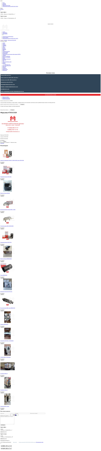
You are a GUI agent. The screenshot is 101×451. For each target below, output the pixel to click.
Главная (1, 40)
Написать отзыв (13, 142)
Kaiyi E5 (4, 48)
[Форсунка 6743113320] (12, 133)
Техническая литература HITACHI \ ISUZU (10, 6)
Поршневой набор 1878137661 (5, 176)
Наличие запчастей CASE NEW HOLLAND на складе (27, 442)
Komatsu (5, 40)
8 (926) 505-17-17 (50, 21)
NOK (3, 50)
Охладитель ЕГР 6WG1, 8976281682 (6, 340)
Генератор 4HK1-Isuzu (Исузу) (6, 75)
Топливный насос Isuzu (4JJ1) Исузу (7, 82)
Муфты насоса (5, 69)
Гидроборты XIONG (6, 51)
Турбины (4, 55)
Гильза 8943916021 (3, 275)
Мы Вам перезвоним (6, 98)
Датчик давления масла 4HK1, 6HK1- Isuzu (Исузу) (9, 77)
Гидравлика (5, 68)
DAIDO (4, 47)
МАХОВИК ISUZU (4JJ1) (5, 89)
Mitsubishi (4, 49)
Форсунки (4, 66)
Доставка (4, 3)
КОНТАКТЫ (5, 33)
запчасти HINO (5, 52)
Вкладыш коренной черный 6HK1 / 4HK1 (7, 209)
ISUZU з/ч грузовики (6, 57)
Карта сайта (15, 442)
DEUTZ (4, 62)
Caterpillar (4, 44)
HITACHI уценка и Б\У (7, 65)
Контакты (4, 4)
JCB (3, 60)
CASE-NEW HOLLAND (7, 61)
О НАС (4, 31)
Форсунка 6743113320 (12, 40)
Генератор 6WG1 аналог (4, 406)
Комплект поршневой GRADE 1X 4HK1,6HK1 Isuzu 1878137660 (12, 160)
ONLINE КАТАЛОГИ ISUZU (8, 36)
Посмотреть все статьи (50, 94)
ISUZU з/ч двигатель (6, 56)
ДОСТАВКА (5, 32)
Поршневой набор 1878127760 (5, 242)
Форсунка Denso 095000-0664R (6, 258)
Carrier (4, 43)
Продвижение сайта (39, 442)
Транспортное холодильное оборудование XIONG (12, 54)
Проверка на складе (6, 97)
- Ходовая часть (7, 64)
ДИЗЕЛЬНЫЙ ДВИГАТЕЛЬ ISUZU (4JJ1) (8, 84)
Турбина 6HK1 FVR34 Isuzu (5, 357)
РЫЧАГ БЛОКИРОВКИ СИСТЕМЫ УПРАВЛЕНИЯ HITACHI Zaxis (12, 91)
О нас (4, 2)
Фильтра (4, 67)
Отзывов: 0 (8, 142)
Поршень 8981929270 (4, 324)
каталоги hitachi (5, 37)
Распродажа (5, 70)
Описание (2, 143)
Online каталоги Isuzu (6, 5)
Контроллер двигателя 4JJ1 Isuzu (6, 291)
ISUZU (4, 58)
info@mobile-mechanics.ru (50, 22)
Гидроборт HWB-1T (4, 373)
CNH (3, 46)
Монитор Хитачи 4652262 (5, 193)
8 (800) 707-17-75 (50, 20)
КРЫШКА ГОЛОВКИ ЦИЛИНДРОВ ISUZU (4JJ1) (9, 86)
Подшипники (5, 53)
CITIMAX (4, 45)
